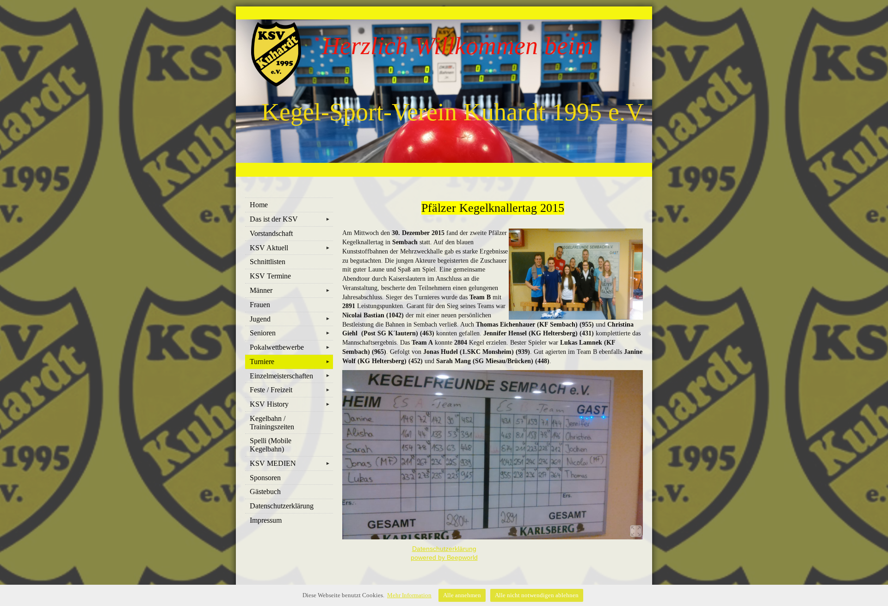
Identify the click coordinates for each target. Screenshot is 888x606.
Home (259, 205)
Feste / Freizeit (290, 390)
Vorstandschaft (271, 233)
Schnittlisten (267, 262)
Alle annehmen (462, 595)
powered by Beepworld (444, 557)
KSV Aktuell (290, 248)
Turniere (290, 361)
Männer (290, 290)
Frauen (260, 305)
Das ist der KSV (290, 219)
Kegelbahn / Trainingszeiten (272, 422)
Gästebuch (265, 491)
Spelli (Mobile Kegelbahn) (270, 445)
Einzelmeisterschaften (290, 376)
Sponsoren (265, 478)
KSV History (290, 404)
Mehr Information (409, 595)
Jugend (290, 319)
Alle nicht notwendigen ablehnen (537, 595)
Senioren (290, 333)
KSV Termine (270, 276)
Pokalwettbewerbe (290, 347)
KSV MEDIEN (290, 463)
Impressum (266, 520)
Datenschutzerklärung (282, 506)
